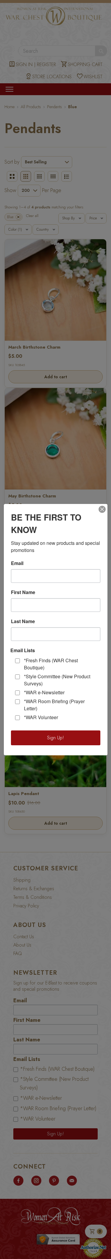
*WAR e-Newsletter (44, 692)
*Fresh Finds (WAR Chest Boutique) (51, 664)
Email (17, 563)
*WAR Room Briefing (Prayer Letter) (54, 705)
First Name (23, 592)
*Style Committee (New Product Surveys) (57, 680)
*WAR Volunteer (41, 717)
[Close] (102, 509)
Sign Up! (55, 737)
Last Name (23, 621)
